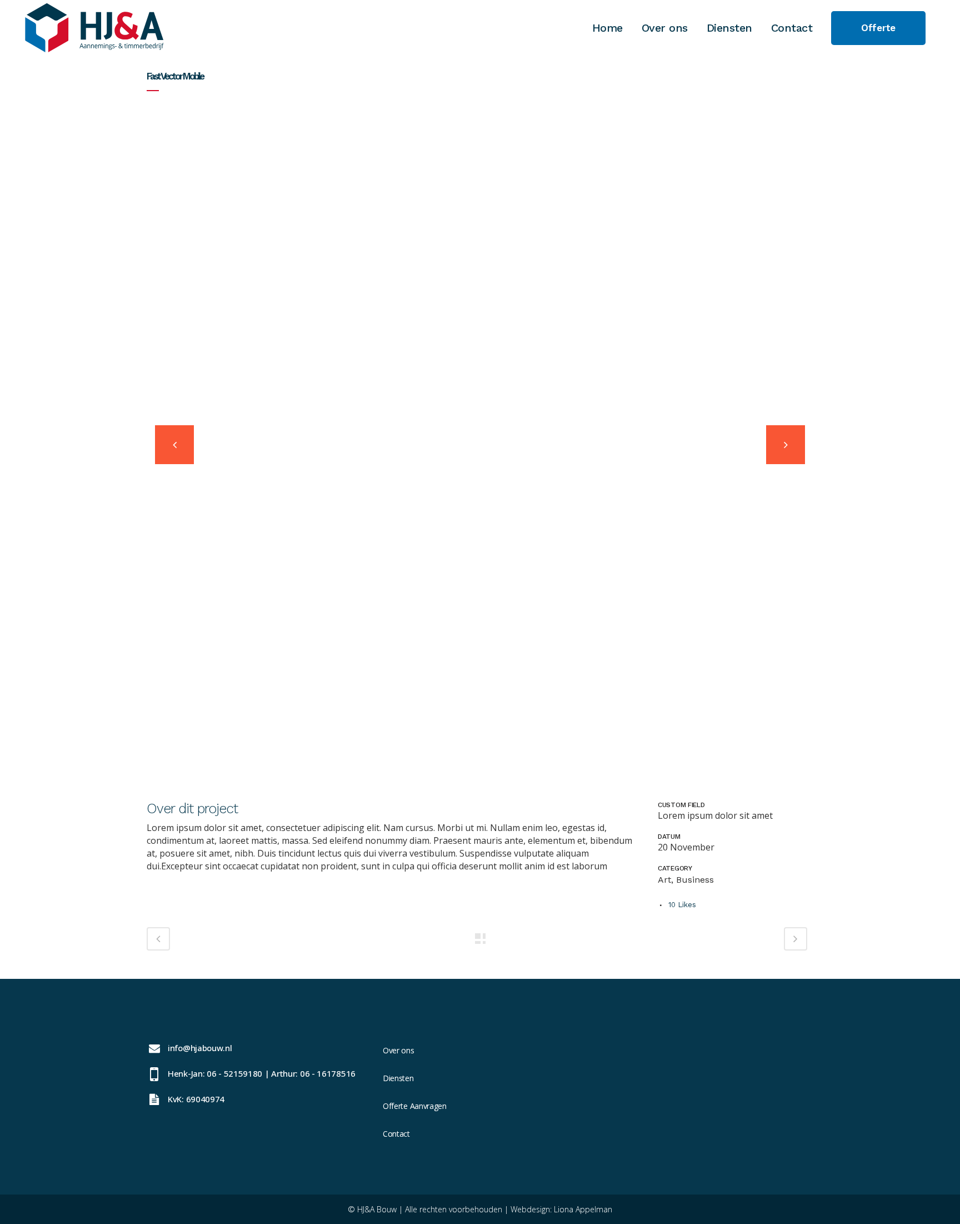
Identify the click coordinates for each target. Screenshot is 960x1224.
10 (682, 904)
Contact (396, 1133)
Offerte (878, 27)
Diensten (398, 1078)
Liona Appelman (583, 1209)
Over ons (398, 1050)
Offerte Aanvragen (415, 1106)
